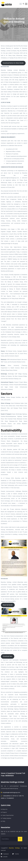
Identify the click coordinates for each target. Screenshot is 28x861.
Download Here (7, 656)
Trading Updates (6, 818)
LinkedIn (5, 857)
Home (14, 25)
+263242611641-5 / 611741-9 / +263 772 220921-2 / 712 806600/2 (12, 797)
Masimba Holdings (14, 848)
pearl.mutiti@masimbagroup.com (10, 178)
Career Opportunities (8, 815)
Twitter (16, 854)
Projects (4, 812)
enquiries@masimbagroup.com (11, 792)
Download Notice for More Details (13, 63)
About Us (4, 809)
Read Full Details (8, 605)
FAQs (3, 821)
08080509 (9, 775)
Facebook (6, 854)
